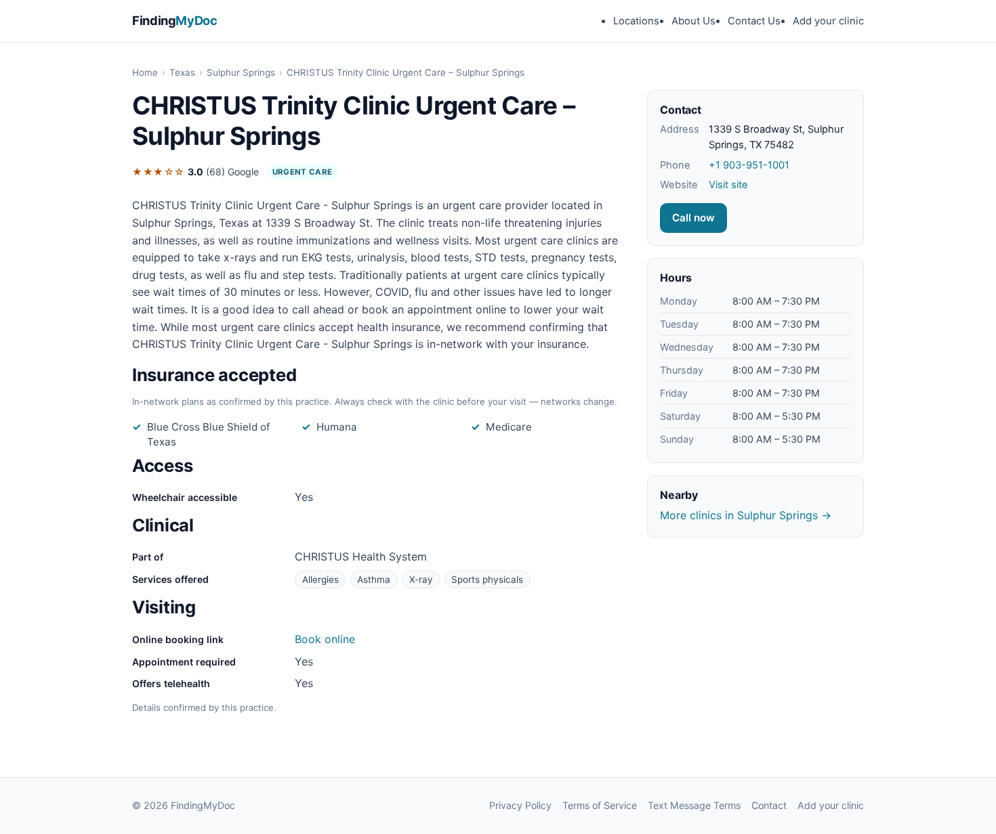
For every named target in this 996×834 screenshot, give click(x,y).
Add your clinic (828, 21)
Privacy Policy (520, 805)
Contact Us (754, 21)
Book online (325, 639)
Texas (182, 72)
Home (145, 72)
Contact (769, 805)
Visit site (728, 185)
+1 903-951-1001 (749, 165)
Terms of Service (599, 805)
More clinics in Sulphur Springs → (745, 515)
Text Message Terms (694, 805)
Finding (174, 20)
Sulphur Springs (241, 72)
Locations (636, 21)
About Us (693, 21)
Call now (693, 217)
